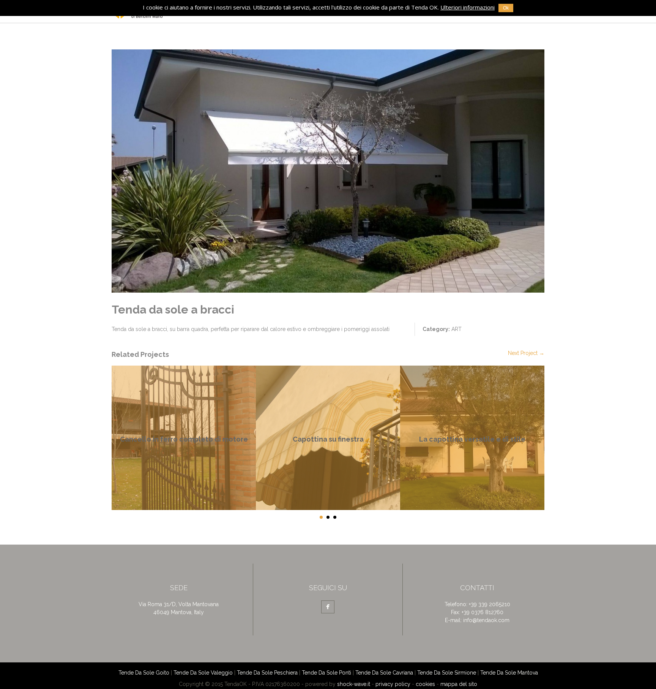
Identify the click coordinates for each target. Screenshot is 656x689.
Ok (506, 8)
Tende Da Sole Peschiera (267, 673)
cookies (425, 684)
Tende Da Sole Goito (143, 673)
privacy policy (392, 684)
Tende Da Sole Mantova (509, 673)
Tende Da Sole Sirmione (446, 673)
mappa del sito (458, 684)
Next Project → (526, 353)
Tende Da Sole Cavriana (384, 673)
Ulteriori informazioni (467, 7)
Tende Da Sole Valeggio (203, 673)
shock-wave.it (353, 684)
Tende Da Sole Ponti (326, 673)
